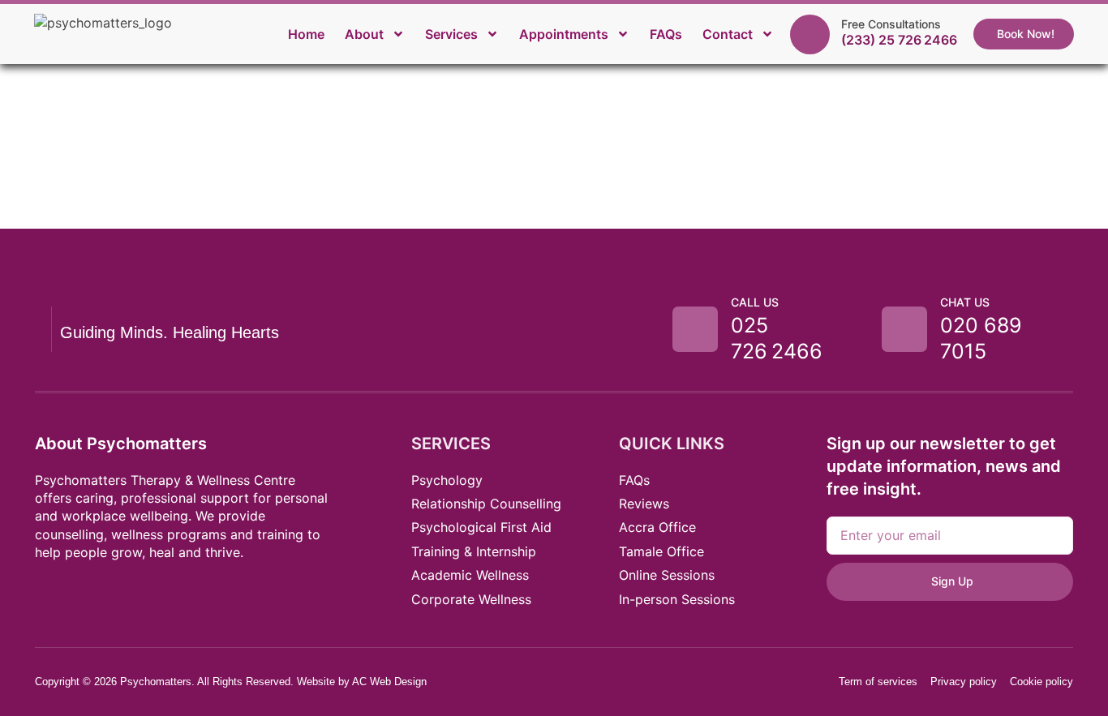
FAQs (666, 34)
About (364, 34)
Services (451, 34)
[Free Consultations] (810, 34)
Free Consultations (891, 24)
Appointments (563, 34)
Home (306, 34)
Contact (727, 34)
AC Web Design (389, 681)
